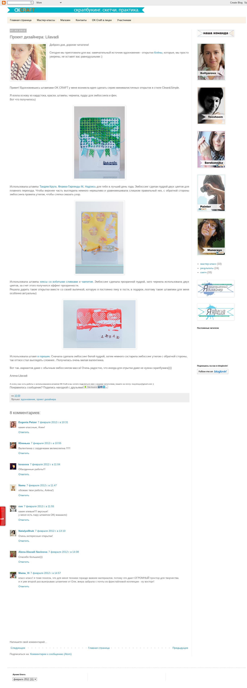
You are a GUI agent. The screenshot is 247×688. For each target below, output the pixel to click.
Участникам (124, 20)
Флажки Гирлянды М (71, 186)
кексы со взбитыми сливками (59, 281)
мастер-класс (208, 263)
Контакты (81, 20)
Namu (21, 485)
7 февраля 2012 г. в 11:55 (39, 506)
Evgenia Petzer (27, 422)
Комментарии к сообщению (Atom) (51, 654)
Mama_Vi (23, 573)
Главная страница (20, 20)
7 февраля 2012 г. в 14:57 (46, 573)
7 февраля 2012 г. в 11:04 (45, 464)
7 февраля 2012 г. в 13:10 (50, 530)
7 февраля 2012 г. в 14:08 (63, 551)
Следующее (18, 647)
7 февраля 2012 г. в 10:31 (53, 422)
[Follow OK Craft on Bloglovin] (212, 373)
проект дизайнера (46, 399)
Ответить (23, 432)
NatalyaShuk (26, 530)
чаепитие (87, 281)
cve (20, 506)
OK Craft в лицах (102, 20)
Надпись (90, 186)
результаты (207, 268)
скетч (203, 272)
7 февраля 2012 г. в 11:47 (42, 485)
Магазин (65, 20)
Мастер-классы (46, 20)
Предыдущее (180, 647)
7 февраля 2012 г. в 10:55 (46, 443)
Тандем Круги (48, 186)
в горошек (43, 356)
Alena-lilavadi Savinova (32, 551)
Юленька (24, 443)
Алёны (158, 52)
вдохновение (28, 399)
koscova (23, 464)
